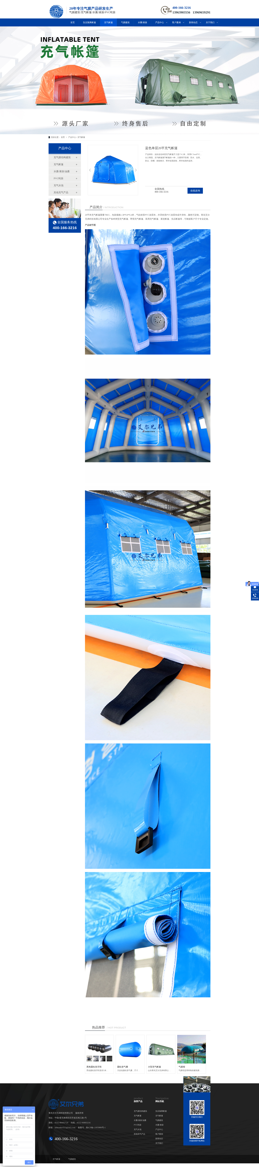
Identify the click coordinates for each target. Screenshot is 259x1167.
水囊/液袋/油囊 (62, 171)
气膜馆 (182, 1067)
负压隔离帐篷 (89, 22)
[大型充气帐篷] (161, 1049)
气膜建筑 (125, 22)
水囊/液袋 (142, 22)
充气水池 (58, 185)
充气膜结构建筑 (62, 157)
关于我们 (210, 22)
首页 (72, 22)
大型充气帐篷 (154, 1067)
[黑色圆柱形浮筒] (99, 1049)
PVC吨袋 (58, 178)
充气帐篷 (108, 22)
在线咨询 (195, 190)
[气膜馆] (191, 1049)
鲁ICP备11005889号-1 (96, 1127)
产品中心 (159, 22)
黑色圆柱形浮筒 (94, 1067)
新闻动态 (193, 22)
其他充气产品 (61, 192)
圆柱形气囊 (122, 1067)
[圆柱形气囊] (130, 1049)
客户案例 (176, 22)
